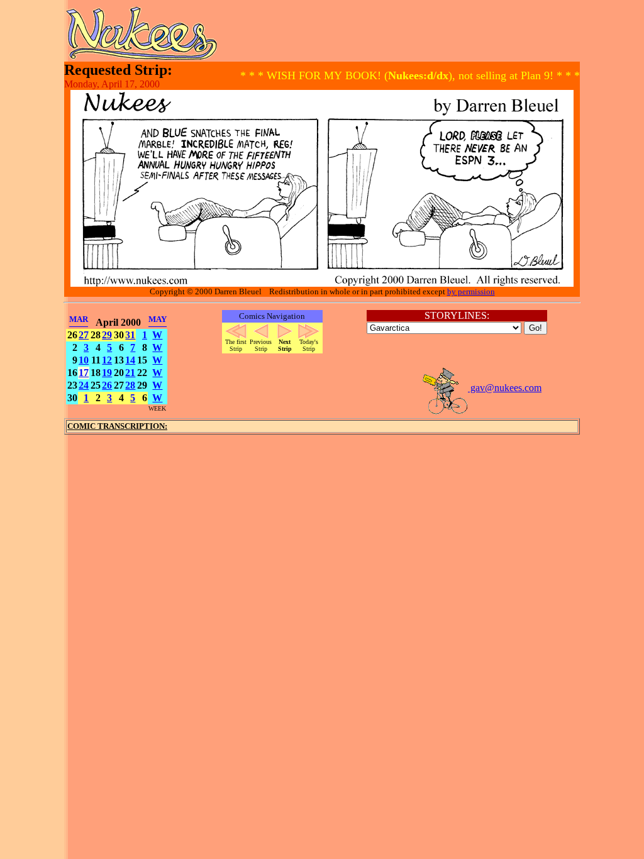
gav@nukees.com (504, 387)
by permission (471, 291)
